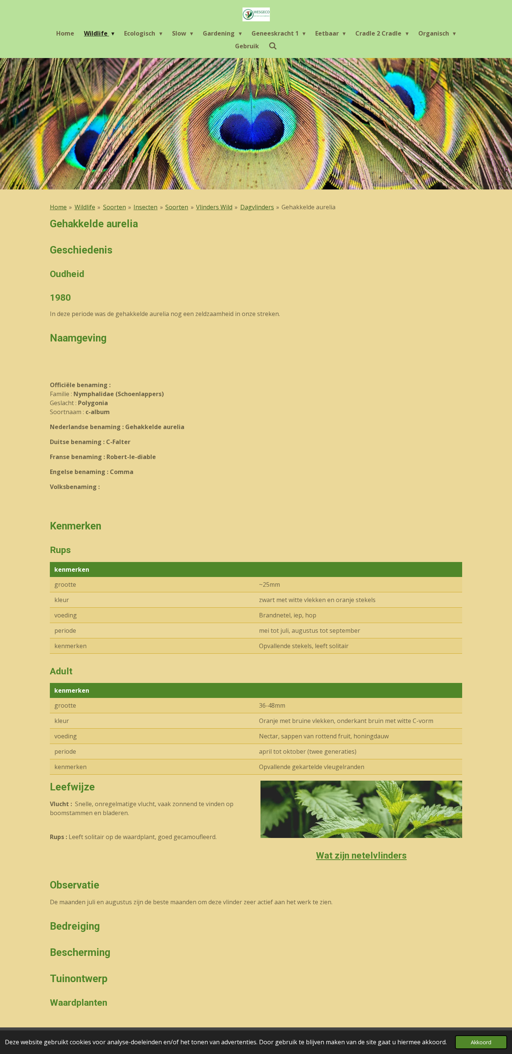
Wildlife (85, 207)
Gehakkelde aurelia (308, 207)
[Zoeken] (273, 46)
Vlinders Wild (214, 207)
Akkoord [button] (481, 1042)
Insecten (145, 207)
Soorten (114, 207)
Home (58, 207)
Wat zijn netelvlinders (361, 855)
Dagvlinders (257, 207)
